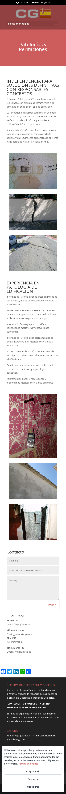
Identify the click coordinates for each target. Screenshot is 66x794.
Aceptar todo (33, 771)
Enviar (51, 605)
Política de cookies (28, 763)
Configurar (33, 786)
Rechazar (33, 779)
